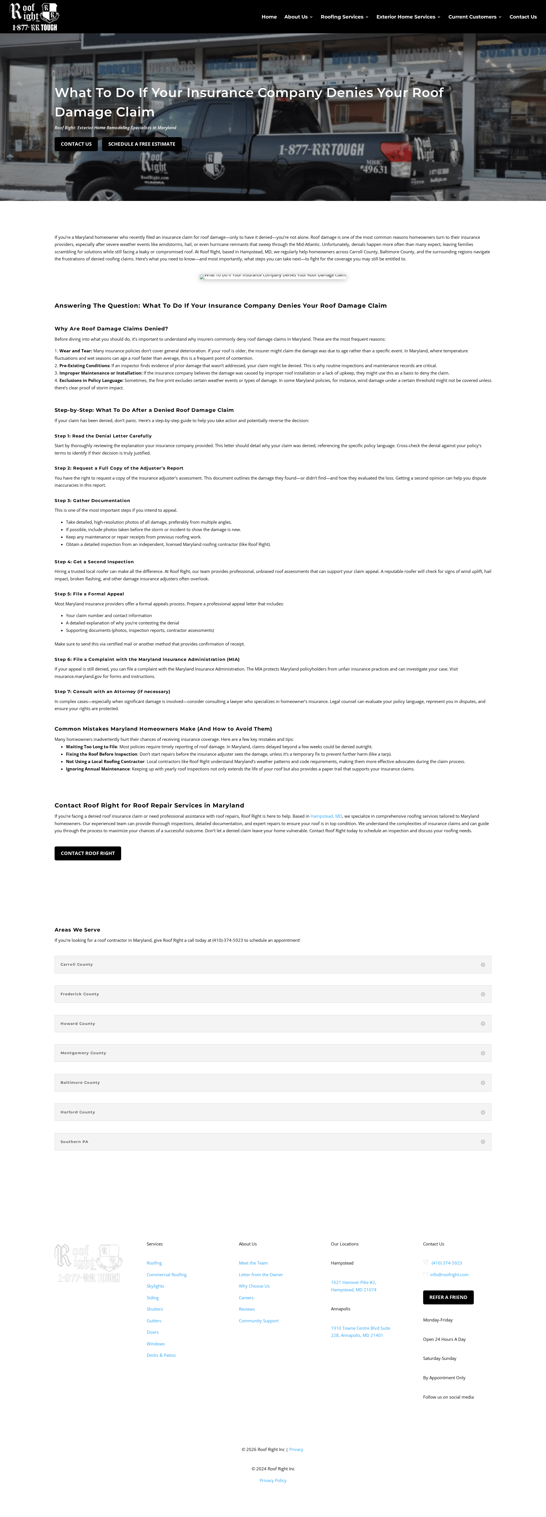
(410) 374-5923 (447, 1263)
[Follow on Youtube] (461, 1417)
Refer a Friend (448, 1297)
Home (269, 17)
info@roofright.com (449, 1274)
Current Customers (472, 17)
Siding (153, 1297)
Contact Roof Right (88, 853)
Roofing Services (342, 17)
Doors (153, 1332)
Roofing (154, 1263)
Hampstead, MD (326, 816)
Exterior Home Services (406, 17)
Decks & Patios (161, 1355)
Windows (156, 1344)
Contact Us (523, 17)
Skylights (155, 1286)
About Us (296, 17)
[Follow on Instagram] (439, 1417)
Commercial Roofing (167, 1274)
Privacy (296, 1449)
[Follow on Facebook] (427, 1417)
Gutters (154, 1320)
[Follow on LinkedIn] (450, 1417)
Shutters (155, 1309)
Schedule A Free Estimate (141, 144)
